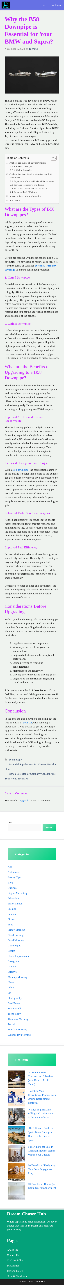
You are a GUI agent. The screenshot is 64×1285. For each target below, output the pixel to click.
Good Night (14, 945)
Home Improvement (19, 956)
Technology (15, 759)
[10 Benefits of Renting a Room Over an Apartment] (16, 1191)
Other (11, 987)
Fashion (12, 908)
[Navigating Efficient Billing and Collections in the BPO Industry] (16, 1117)
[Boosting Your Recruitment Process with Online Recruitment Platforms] (16, 1098)
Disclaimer (13, 1265)
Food (10, 924)
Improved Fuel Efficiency (25, 192)
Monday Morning (17, 977)
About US (12, 1249)
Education (13, 898)
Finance (12, 914)
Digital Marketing (17, 893)
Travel (11, 1024)
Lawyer (12, 966)
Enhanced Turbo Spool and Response (30, 188)
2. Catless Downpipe (23, 170)
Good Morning (16, 940)
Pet (9, 992)
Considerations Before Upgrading (25, 196)
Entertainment (15, 903)
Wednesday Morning (19, 1034)
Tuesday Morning (17, 1029)
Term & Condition (17, 1276)
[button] (44, 5)
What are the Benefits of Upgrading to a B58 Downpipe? (30, 176)
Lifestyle (13, 971)
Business (13, 887)
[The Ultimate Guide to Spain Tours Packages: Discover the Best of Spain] (16, 1135)
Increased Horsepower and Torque (29, 185)
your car (27, 722)
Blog (10, 882)
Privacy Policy (15, 1270)
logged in (24, 800)
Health (11, 950)
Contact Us (13, 1255)
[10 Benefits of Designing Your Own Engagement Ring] (16, 1172)
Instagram (13, 961)
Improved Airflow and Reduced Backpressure (34, 181)
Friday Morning (16, 929)
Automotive (14, 872)
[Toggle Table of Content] (52, 158)
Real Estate (14, 1003)
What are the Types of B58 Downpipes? (28, 162)
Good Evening (16, 935)
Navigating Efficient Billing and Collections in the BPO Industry (40, 1113)
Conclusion (14, 200)
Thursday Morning (18, 1019)
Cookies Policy (15, 1260)
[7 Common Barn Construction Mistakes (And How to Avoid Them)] (16, 1079)
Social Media (15, 1008)
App (10, 866)
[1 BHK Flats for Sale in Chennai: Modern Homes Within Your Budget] (16, 1154)
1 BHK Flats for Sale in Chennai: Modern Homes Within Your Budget (41, 1150)
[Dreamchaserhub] (6, 5)
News (11, 982)
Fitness (12, 919)
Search (11, 822)
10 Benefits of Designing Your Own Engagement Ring (41, 1169)
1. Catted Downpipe (23, 166)
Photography (15, 998)
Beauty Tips (14, 877)
